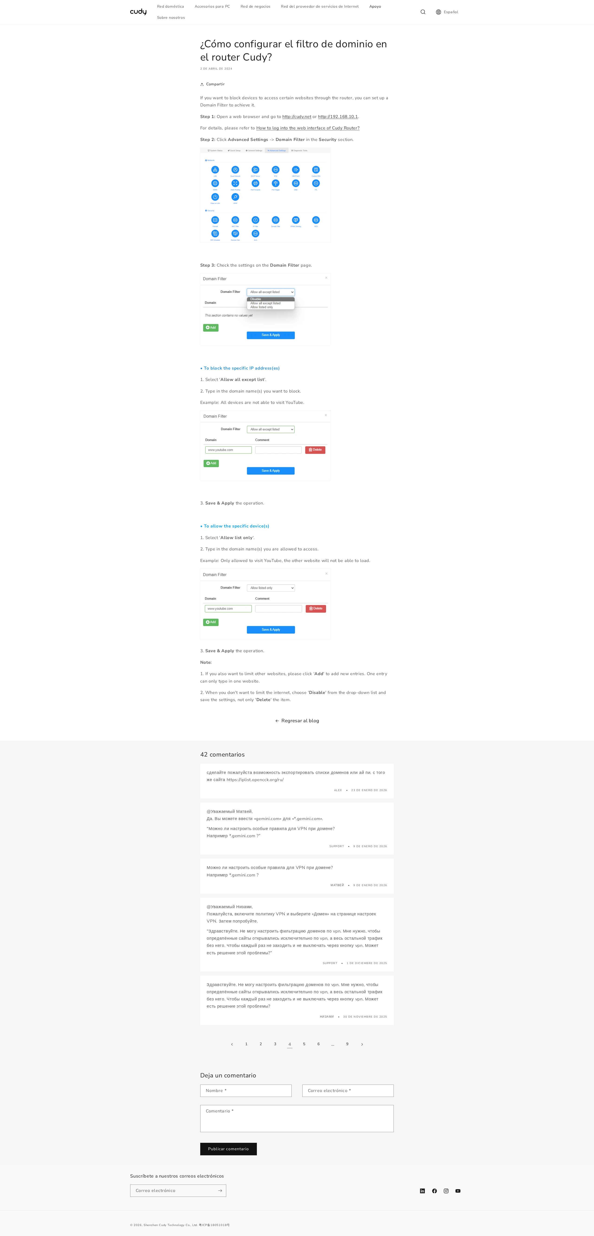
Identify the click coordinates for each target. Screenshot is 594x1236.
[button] (172, 6)
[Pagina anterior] (232, 1044)
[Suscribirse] (220, 1191)
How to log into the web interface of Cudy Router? (308, 128)
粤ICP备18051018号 (214, 1225)
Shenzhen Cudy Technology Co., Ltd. (171, 1225)
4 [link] (289, 1044)
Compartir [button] (215, 84)
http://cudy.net (296, 116)
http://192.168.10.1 (338, 116)
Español (451, 12)
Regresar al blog (300, 720)
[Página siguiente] (362, 1044)
